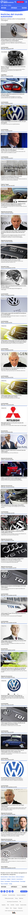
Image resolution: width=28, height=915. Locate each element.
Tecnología (22, 881)
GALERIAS (24, 8)
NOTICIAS (3, 8)
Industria (3, 24)
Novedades (4, 51)
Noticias (9, 5)
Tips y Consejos (4, 883)
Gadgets (9, 879)
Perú (11, 908)
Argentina (4, 904)
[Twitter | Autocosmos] (4, 891)
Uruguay (15, 908)
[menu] (26, 2)
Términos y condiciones (21, 895)
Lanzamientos (19, 879)
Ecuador (17, 904)
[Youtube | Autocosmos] (7, 891)
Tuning (10, 883)
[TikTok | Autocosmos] (12, 891)
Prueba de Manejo (15, 881)
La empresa (4, 895)
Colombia (12, 904)
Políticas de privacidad (9, 898)
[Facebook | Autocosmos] (2, 891)
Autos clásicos (12, 876)
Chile (8, 904)
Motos (2, 881)
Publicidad (21, 898)
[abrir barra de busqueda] (15, 2)
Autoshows (4, 462)
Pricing (16, 898)
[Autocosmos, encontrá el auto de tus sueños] (7, 2)
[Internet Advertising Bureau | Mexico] (14, 913)
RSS (20, 901)
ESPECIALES (14, 8)
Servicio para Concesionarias (12, 901)
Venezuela (20, 908)
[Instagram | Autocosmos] (10, 891)
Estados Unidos (23, 904)
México (7, 908)
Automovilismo (4, 876)
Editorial (5, 5)
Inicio (2, 5)
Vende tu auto (20, 2)
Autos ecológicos (6, 735)
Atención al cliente (11, 895)
